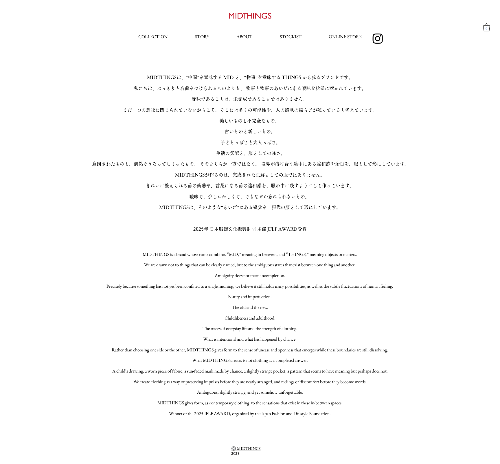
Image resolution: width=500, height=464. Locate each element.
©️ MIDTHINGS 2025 (246, 451)
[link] (486, 27)
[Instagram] (378, 38)
